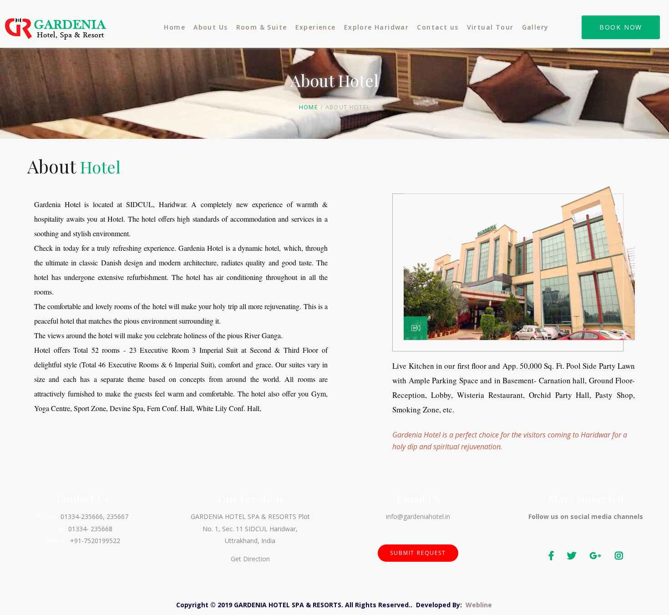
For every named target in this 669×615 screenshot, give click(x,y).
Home (174, 27)
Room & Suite (261, 27)
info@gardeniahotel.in (418, 516)
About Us (210, 27)
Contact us (437, 27)
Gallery (535, 27)
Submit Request (418, 553)
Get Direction (250, 558)
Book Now (620, 27)
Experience (315, 27)
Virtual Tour (490, 27)
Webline (479, 604)
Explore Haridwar (376, 27)
